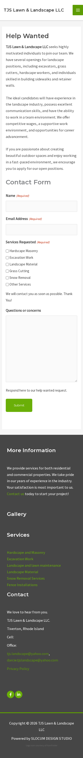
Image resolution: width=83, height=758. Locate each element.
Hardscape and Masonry (26, 552)
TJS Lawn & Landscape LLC (34, 10)
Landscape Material (23, 264)
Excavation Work (21, 257)
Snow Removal (19, 277)
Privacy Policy (18, 668)
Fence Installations (22, 584)
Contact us (15, 493)
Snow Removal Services (26, 578)
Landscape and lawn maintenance (34, 565)
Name (17, 195)
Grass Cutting (19, 271)
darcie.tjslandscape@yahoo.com (32, 660)
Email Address (24, 218)
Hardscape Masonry (23, 251)
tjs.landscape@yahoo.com (28, 653)
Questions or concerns (23, 310)
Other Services (20, 284)
